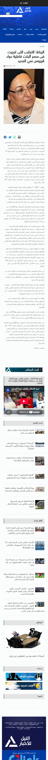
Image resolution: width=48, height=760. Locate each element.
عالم (25, 29)
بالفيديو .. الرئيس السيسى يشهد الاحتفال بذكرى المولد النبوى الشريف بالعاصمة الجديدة (20, 591)
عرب (31, 29)
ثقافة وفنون (9, 723)
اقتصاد (18, 29)
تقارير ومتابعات (41, 34)
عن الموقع (40, 727)
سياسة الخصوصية (30, 727)
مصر (36, 29)
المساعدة (26, 729)
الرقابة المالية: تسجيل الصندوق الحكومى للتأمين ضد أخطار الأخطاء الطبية (20, 504)
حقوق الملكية (20, 727)
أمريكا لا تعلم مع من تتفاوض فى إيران (26, 656)
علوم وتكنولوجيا (10, 34)
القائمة (25, 3)
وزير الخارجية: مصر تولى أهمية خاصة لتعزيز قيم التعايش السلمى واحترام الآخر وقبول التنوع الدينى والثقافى (20, 531)
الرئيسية (43, 29)
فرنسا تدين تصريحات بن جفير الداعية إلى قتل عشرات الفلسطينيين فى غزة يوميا (20, 562)
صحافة (20, 34)
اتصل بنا (20, 729)
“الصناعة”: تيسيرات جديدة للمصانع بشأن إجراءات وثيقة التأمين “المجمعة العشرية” (20, 446)
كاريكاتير (39, 622)
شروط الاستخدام (10, 727)
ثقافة (4, 29)
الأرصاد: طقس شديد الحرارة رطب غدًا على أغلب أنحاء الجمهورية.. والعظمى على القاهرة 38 (19, 545)
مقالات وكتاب (30, 34)
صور (10, 724)
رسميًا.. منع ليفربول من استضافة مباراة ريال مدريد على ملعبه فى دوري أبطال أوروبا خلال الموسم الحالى (19, 577)
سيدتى (26, 724)
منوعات (44, 40)
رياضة (11, 29)
